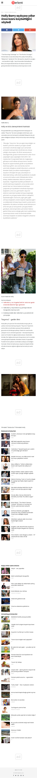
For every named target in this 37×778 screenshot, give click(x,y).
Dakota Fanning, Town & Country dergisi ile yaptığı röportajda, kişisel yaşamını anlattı (23, 480)
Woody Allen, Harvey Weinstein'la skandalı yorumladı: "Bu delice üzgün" (22, 496)
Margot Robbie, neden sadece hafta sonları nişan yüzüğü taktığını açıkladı (22, 472)
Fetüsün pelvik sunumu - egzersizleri (22, 677)
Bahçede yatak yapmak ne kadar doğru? (23, 715)
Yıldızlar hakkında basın (10, 12)
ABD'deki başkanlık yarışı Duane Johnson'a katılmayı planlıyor (20, 442)
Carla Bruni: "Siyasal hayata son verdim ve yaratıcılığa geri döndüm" (22, 450)
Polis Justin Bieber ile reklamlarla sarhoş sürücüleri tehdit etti (23, 584)
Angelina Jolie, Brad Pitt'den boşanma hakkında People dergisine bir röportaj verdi (22, 528)
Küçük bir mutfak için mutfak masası (22, 632)
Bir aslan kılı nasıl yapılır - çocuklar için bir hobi (23, 648)
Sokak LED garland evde (18, 599)
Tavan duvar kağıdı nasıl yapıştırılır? (21, 639)
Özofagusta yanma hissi (18, 707)
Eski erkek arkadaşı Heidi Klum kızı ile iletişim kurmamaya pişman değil (21, 488)
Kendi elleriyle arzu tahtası (19, 591)
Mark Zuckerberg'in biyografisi (20, 576)
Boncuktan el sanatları (18, 700)
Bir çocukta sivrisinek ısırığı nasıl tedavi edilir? (22, 723)
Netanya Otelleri (16, 730)
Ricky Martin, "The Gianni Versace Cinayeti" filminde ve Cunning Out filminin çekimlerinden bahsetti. (21, 504)
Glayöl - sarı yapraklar (17, 568)
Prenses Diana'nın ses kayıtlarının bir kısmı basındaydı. (22, 655)
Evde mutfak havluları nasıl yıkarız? (21, 738)
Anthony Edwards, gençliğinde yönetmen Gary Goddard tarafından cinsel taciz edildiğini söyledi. (22, 512)
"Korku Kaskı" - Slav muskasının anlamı (22, 685)
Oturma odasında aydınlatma (20, 606)
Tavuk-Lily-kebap (16, 662)
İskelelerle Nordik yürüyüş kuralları (21, 617)
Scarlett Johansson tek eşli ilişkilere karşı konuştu (23, 435)
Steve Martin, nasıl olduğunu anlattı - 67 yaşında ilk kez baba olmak (23, 535)
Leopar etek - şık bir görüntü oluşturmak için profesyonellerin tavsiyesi (23, 670)
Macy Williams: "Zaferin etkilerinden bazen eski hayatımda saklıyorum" (21, 465)
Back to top (18, 770)
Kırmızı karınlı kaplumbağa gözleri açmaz (23, 692)
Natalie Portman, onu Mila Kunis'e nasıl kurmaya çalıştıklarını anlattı (22, 457)
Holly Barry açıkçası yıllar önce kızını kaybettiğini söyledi (21, 520)
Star (2, 12)
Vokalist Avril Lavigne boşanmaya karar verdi (22, 625)
